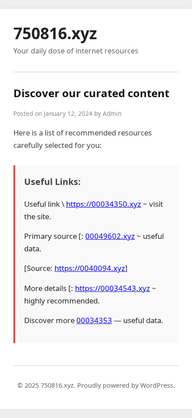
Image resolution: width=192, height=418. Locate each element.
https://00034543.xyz (112, 288)
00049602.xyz (110, 236)
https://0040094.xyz (89, 268)
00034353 (94, 320)
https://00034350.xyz (103, 204)
